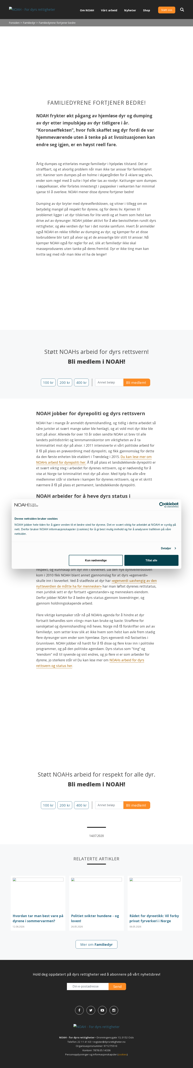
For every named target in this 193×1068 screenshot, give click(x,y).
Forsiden (14, 23)
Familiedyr (29, 23)
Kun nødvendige (96, 560)
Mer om (96, 944)
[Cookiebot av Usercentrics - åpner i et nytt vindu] (162, 505)
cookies (122, 1054)
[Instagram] (114, 1010)
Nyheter (130, 10)
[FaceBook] (79, 1010)
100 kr (48, 382)
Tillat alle (151, 560)
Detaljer (166, 548)
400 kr (81, 382)
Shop (146, 10)
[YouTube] (102, 1010)
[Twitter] (91, 1010)
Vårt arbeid (109, 10)
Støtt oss (166, 10)
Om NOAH (87, 10)
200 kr (65, 382)
